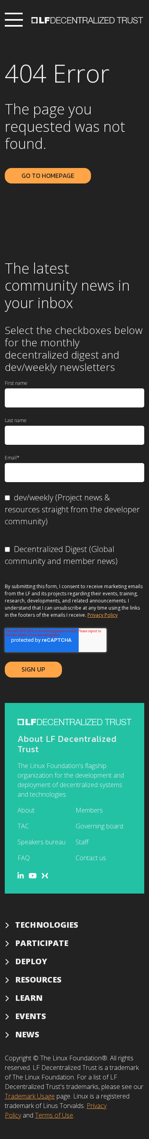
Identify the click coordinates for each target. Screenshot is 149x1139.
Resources (38, 979)
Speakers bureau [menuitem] (41, 842)
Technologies (46, 924)
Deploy (31, 961)
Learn (29, 997)
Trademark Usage (30, 1096)
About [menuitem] (26, 810)
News (27, 1034)
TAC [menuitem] (23, 826)
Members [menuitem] (89, 810)
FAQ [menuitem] (23, 857)
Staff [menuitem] (82, 842)
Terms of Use (54, 1115)
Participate (41, 943)
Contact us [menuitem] (90, 857)
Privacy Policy (102, 615)
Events (30, 1016)
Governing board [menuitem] (99, 826)
